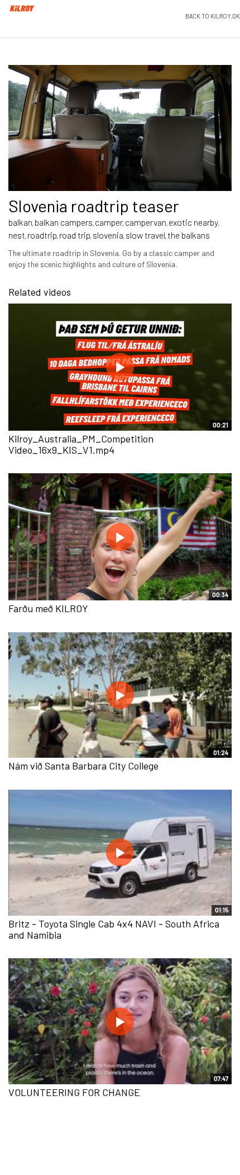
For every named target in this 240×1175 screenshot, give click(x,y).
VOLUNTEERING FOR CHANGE (74, 1092)
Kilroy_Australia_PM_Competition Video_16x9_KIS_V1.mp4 (80, 444)
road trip (74, 235)
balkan (20, 222)
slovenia (108, 235)
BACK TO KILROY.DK (212, 16)
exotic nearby (193, 222)
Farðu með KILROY (48, 608)
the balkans (188, 235)
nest (16, 235)
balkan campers (64, 222)
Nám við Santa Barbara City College (83, 765)
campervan (145, 222)
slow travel (145, 235)
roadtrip (42, 235)
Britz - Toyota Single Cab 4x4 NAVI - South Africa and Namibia (113, 929)
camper (109, 222)
